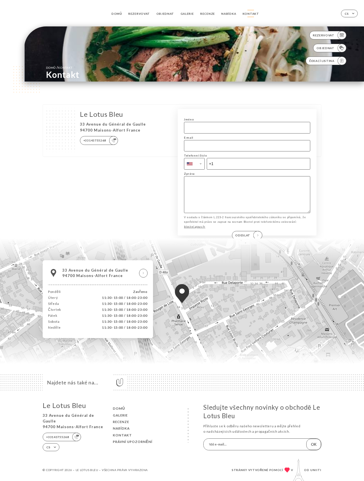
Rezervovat (139, 13)
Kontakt (251, 13)
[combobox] (194, 164)
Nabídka (228, 13)
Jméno (189, 119)
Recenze (207, 13)
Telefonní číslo (195, 155)
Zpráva (189, 173)
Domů (116, 13)
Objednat (165, 13)
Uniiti (315, 470)
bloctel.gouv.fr (194, 226)
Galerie (187, 13)
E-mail (188, 137)
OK (314, 444)
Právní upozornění (132, 441)
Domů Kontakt (59, 67)
